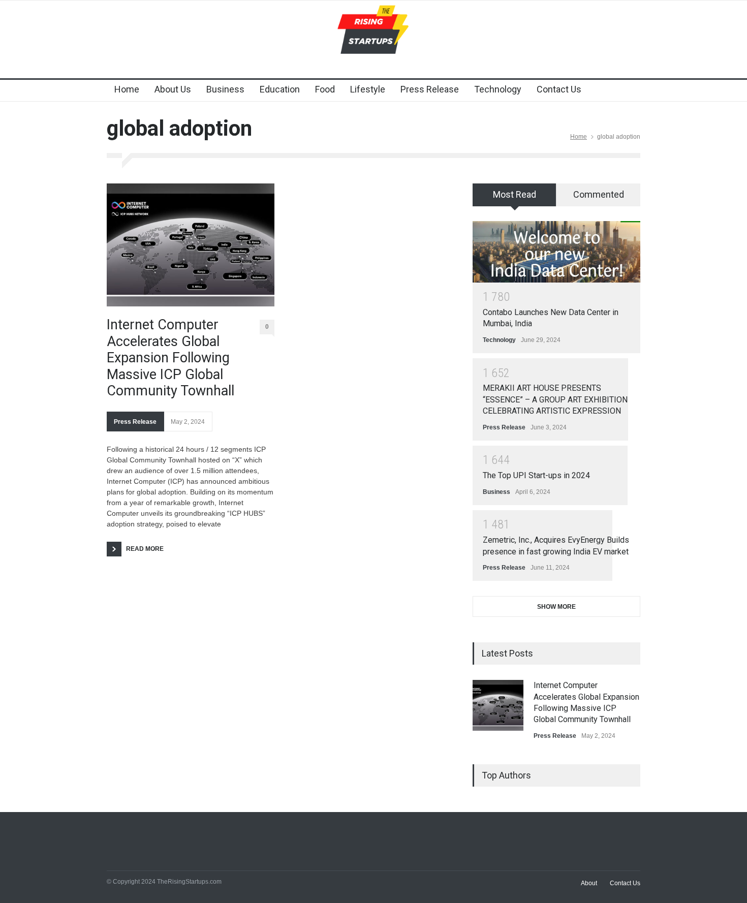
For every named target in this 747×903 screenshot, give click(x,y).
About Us (172, 89)
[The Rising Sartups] (373, 39)
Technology (497, 89)
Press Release (429, 89)
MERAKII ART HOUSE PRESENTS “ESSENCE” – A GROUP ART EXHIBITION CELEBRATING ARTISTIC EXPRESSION (555, 399)
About (589, 883)
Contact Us (559, 89)
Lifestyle (367, 89)
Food (325, 89)
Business (225, 89)
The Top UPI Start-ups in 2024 (536, 475)
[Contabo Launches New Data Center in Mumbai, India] (556, 252)
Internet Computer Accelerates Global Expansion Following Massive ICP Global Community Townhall (170, 358)
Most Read (514, 194)
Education (280, 89)
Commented (598, 194)
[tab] (514, 198)
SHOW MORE (556, 606)
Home (126, 89)
